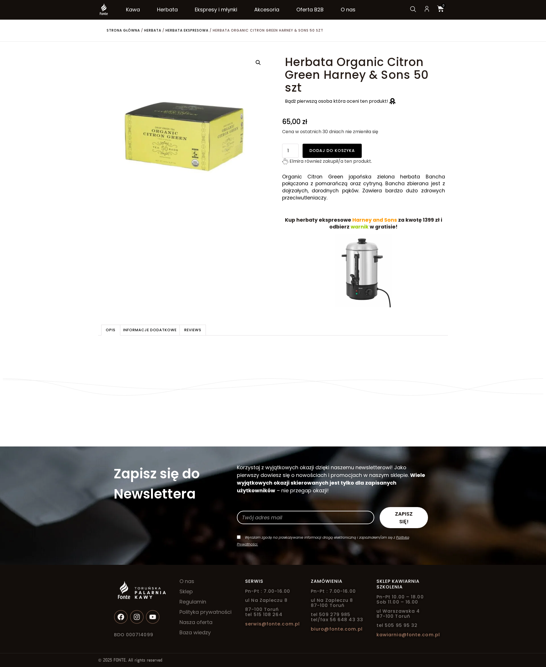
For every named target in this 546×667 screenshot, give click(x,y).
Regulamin (192, 602)
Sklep (186, 591)
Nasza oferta (195, 622)
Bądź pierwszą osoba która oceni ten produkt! (337, 101)
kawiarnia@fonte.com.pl (408, 634)
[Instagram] (137, 617)
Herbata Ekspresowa (187, 30)
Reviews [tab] (192, 330)
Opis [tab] (110, 330)
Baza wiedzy (195, 632)
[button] (258, 62)
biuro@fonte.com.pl (337, 629)
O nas (186, 581)
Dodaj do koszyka (332, 150)
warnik (360, 226)
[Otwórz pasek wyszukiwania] (412, 10)
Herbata (152, 30)
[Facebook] (121, 617)
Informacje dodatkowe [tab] (150, 330)
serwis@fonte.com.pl (272, 624)
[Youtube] (153, 617)
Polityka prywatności (205, 612)
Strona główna (123, 30)
